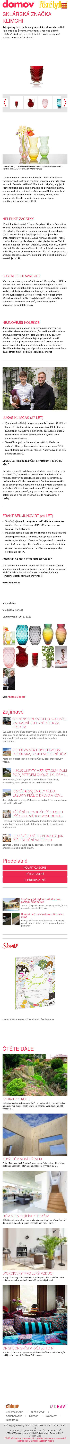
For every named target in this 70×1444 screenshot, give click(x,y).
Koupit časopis (35, 867)
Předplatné (35, 873)
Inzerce (33, 1416)
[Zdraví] (58, 1406)
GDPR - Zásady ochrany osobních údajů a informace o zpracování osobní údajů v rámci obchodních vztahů (35, 1439)
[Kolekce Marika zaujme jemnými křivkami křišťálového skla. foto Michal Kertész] (47, 657)
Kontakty (51, 1416)
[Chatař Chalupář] (12, 1406)
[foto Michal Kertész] (31, 102)
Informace (12, 1420)
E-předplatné (35, 879)
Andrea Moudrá (16, 696)
